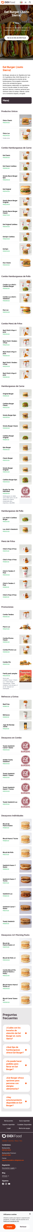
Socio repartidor (24, 1121)
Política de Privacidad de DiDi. (11, 1221)
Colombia (4, 1141)
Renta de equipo (24, 1128)
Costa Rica (11, 1141)
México (16, 1141)
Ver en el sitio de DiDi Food (16, 38)
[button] (16, 37)
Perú (21, 1141)
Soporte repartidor (8, 1124)
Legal (8, 1128)
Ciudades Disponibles (24, 1124)
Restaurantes (8, 1121)
